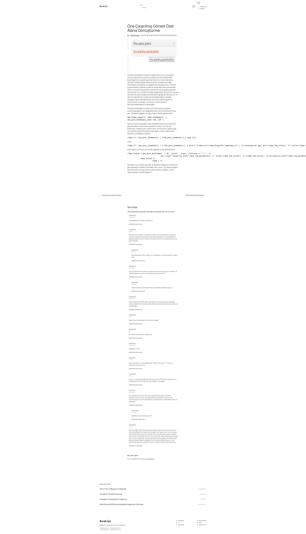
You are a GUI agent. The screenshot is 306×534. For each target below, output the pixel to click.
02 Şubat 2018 (132, 425)
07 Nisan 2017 (132, 390)
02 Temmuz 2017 (202, 504)
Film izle (131, 359)
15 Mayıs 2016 (132, 374)
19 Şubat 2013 (134, 250)
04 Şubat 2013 (132, 215)
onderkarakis (132, 217)
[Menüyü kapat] (198, 3)
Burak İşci (103, 6)
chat (130, 317)
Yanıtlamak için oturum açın (135, 224)
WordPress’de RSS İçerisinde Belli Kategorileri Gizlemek (121, 504)
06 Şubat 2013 (132, 296)
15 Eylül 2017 (203, 499)
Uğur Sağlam (132, 268)
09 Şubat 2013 (132, 315)
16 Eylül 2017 (203, 494)
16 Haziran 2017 (135, 410)
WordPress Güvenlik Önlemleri (111, 195)
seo (130, 331)
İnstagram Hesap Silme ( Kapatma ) (113, 499)
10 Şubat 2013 (134, 282)
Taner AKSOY (132, 298)
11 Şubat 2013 (132, 357)
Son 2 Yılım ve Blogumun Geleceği (113, 489)
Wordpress (135, 35)
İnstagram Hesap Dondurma (111, 494)
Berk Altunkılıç (132, 345)
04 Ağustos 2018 (202, 489)
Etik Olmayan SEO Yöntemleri (195, 195)
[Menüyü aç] (193, 6)
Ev (128, 35)
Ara (141, 5)
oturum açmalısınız (148, 459)
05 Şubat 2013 (132, 266)
